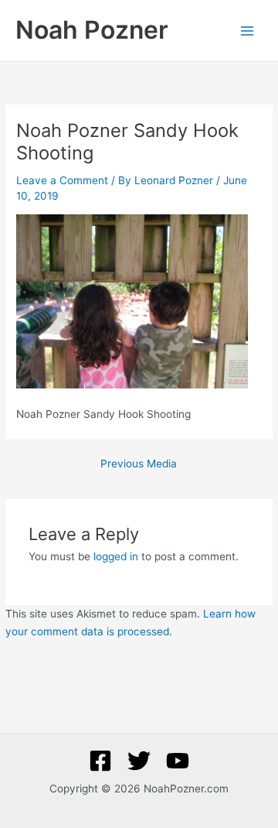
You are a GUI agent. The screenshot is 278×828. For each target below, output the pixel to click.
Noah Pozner (91, 30)
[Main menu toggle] (247, 30)
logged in (115, 556)
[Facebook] (100, 760)
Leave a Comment (62, 180)
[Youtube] (177, 760)
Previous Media (138, 464)
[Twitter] (139, 760)
